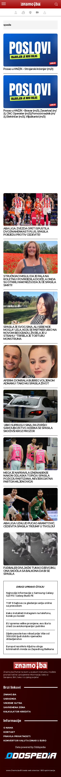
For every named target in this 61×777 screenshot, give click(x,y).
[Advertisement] (30, 156)
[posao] (15, 12)
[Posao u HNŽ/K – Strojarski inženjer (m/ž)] (30, 50)
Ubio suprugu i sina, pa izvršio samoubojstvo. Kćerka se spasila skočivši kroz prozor (28, 428)
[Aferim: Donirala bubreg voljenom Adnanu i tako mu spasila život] (30, 361)
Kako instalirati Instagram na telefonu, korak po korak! (28, 614)
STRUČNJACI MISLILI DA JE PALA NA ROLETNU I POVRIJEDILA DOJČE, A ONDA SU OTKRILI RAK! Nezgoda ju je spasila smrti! (29, 281)
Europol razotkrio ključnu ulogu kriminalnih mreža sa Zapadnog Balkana (30, 648)
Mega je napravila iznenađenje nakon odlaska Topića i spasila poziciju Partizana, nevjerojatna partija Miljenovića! (28, 477)
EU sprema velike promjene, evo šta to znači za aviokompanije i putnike (28, 625)
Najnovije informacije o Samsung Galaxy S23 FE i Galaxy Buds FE (29, 594)
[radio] (30, 12)
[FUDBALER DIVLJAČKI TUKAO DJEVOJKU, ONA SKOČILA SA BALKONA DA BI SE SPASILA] (30, 548)
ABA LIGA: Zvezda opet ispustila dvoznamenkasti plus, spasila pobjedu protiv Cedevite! (26, 231)
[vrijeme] (23, 12)
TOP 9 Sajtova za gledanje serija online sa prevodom (29, 604)
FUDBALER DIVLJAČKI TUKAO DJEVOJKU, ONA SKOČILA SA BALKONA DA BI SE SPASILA (29, 570)
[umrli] (44, 12)
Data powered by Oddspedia (30, 747)
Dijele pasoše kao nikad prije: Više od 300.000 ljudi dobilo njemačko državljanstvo (27, 636)
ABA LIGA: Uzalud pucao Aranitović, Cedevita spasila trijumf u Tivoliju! (29, 525)
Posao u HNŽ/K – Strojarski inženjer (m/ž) (28, 69)
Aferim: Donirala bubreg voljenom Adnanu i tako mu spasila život (29, 382)
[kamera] (37, 12)
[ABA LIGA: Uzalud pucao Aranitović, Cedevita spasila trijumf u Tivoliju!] (30, 504)
